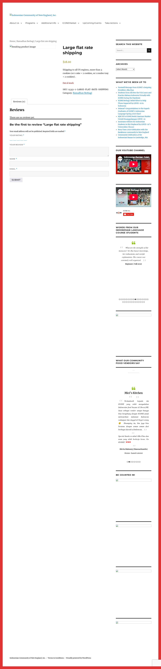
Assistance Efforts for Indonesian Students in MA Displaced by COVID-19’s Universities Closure (134, 124)
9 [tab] (133, 299)
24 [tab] (133, 302)
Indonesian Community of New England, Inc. (28, 658)
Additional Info (48, 23)
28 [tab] (140, 302)
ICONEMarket (69, 23)
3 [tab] (123, 299)
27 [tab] (138, 302)
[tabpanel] (133, 253)
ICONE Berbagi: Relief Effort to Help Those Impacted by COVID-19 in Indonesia (132, 103)
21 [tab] (128, 302)
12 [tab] (138, 299)
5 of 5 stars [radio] (25, 139)
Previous (117, 271)
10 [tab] (135, 299)
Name (13, 159)
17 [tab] (147, 299)
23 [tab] (131, 302)
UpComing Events (92, 23)
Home (12, 41)
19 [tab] (124, 302)
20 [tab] (126, 302)
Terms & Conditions (56, 658)
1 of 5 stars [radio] (11, 139)
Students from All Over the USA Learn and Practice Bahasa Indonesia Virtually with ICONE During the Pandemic (134, 95)
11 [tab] (137, 299)
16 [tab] (146, 299)
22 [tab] (130, 302)
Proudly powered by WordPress (78, 658)
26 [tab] (137, 302)
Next (150, 271)
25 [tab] (135, 302)
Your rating (17, 135)
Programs (30, 23)
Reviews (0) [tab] (19, 101)
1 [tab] (119, 299)
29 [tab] (142, 302)
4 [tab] (124, 299)
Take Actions (111, 23)
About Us (14, 23)
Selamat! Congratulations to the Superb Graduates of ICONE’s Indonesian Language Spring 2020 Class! (133, 111)
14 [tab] (142, 299)
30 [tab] (144, 302)
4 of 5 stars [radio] (21, 139)
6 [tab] (128, 299)
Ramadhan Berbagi (25, 41)
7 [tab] (130, 299)
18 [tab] (123, 302)
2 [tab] (121, 299)
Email (13, 169)
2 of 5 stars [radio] (14, 139)
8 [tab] (131, 299)
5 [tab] (126, 299)
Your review (17, 145)
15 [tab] (144, 299)
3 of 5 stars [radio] (18, 139)
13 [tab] (140, 299)
